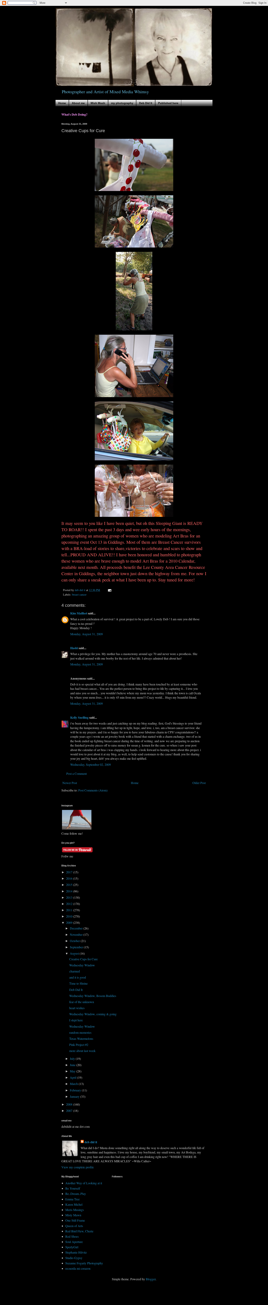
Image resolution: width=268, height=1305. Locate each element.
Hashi (74, 648)
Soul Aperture (74, 1242)
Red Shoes (72, 1236)
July (73, 1058)
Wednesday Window (82, 965)
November (76, 934)
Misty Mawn (73, 1215)
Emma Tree (72, 1199)
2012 (69, 904)
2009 (69, 922)
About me (78, 103)
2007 (69, 1111)
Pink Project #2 (78, 1045)
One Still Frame (75, 1220)
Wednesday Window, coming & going (93, 1014)
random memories (80, 1032)
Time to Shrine (78, 983)
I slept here (76, 1020)
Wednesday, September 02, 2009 (90, 764)
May (73, 1071)
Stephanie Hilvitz (76, 1252)
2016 (69, 878)
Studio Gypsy (73, 1258)
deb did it (91, 1142)
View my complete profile (77, 1167)
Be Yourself (72, 1188)
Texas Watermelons (81, 1038)
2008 (69, 1104)
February (76, 1090)
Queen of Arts (74, 1226)
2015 (69, 885)
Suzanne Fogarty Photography (84, 1263)
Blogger (151, 1279)
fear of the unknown (81, 1002)
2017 (69, 872)
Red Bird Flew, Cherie (79, 1231)
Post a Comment (76, 773)
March (74, 1084)
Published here (168, 103)
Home (62, 103)
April (73, 1077)
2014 (69, 891)
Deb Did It (145, 103)
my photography (122, 103)
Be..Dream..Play (75, 1194)
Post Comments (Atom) (93, 790)
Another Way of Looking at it (83, 1183)
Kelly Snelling (79, 717)
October (75, 941)
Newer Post (69, 783)
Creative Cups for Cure (83, 959)
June (73, 1065)
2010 (69, 916)
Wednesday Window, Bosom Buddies (92, 996)
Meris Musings (74, 1210)
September (77, 947)
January (75, 1096)
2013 (69, 897)
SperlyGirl (71, 1247)
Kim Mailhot (78, 613)
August (75, 953)
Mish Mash (98, 103)
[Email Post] (109, 590)
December (76, 928)
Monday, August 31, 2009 (86, 634)
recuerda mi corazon (77, 1268)
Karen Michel (73, 1204)
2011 (69, 910)
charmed (74, 971)
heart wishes (77, 1008)
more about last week (82, 1051)
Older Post (199, 783)
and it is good (77, 977)
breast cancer (79, 594)
